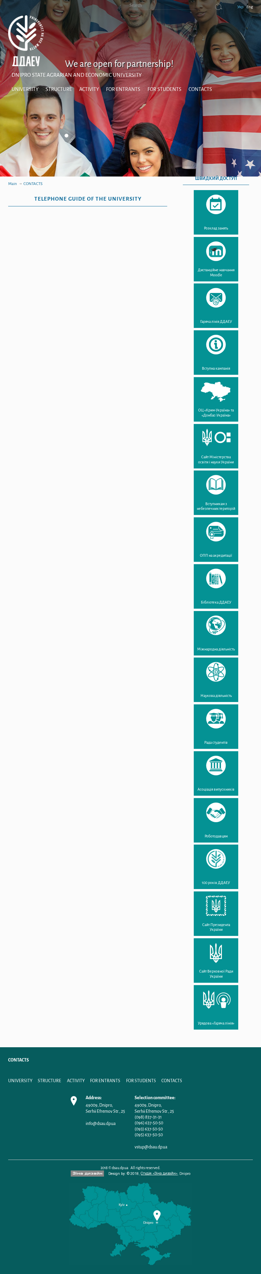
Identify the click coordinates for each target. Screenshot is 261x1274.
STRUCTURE (59, 89)
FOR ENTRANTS (123, 89)
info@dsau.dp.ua (101, 1123)
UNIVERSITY (25, 89)
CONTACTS (200, 89)
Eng (249, 7)
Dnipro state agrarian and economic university (77, 75)
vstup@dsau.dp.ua (151, 1146)
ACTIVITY (89, 89)
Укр (240, 7)
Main (12, 184)
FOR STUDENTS (164, 89)
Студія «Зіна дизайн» (159, 1173)
